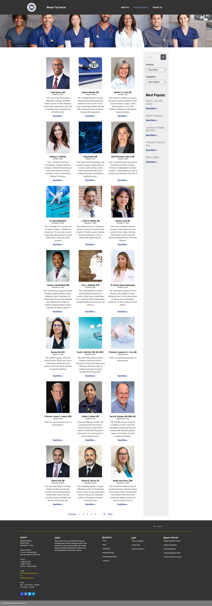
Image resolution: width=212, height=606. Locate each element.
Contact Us (157, 7)
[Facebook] (25, 594)
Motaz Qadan (152, 157)
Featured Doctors (140, 7)
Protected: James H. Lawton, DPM (57, 416)
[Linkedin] (33, 594)
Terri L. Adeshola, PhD (90, 285)
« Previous (71, 514)
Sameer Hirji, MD (58, 480)
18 (104, 514)
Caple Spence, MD (58, 92)
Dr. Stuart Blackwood (58, 221)
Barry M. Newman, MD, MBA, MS (123, 416)
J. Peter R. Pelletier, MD (90, 221)
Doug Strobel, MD (90, 156)
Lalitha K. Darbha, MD (90, 416)
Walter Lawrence (154, 115)
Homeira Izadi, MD (122, 221)
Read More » (58, 116)
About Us (125, 7)
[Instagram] (22, 594)
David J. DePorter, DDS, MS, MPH (90, 352)
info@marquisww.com (27, 578)
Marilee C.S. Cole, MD (122, 92)
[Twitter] (29, 594)
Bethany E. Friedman (58, 156)
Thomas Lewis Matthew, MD (58, 285)
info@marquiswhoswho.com (29, 573)
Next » (110, 514)
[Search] (163, 57)
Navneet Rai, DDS (58, 352)
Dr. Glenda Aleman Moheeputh (123, 285)
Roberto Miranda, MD (90, 92)
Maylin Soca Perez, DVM (122, 480)
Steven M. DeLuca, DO (90, 480)
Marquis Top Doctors (56, 7)
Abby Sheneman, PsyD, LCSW (122, 156)
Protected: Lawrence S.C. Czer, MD (123, 352)
